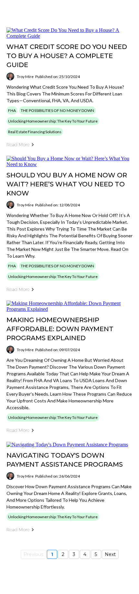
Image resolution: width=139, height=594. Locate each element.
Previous (33, 554)
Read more (17, 144)
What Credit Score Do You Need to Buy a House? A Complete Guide (66, 56)
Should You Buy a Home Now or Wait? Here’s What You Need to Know (66, 184)
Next (110, 554)
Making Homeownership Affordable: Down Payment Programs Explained (59, 329)
